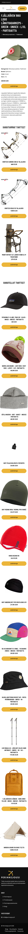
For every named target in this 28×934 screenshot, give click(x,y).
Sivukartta (20, 931)
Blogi (5, 906)
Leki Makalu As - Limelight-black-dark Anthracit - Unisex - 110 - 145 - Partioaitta (14, 750)
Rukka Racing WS (14, 556)
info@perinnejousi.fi (6, 2)
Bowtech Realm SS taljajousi (14, 208)
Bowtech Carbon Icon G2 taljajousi (14, 162)
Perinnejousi (8, 897)
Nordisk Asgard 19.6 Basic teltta (14, 847)
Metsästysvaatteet (9, 34)
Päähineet (19, 34)
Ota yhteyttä (13, 929)
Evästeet (20, 929)
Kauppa (22, 8)
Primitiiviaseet (8, 900)
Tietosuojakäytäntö (10, 931)
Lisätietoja (14, 86)
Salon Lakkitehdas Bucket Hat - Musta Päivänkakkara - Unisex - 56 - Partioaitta (14, 699)
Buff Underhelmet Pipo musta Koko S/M (14, 602)
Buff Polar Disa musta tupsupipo (14, 463)
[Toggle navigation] (3, 8)
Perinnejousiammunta (10, 903)
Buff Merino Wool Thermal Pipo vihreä (14, 510)
